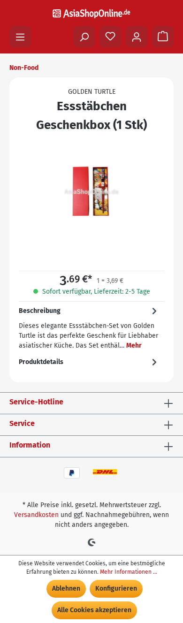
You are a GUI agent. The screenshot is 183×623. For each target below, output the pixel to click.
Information (29, 445)
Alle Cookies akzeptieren (94, 610)
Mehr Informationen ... (128, 572)
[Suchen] (84, 36)
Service (22, 423)
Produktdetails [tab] (41, 362)
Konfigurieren (116, 589)
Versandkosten (36, 515)
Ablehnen (66, 589)
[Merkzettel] (110, 36)
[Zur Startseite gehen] (91, 13)
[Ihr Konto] (136, 36)
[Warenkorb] (163, 36)
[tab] (89, 327)
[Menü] (20, 36)
